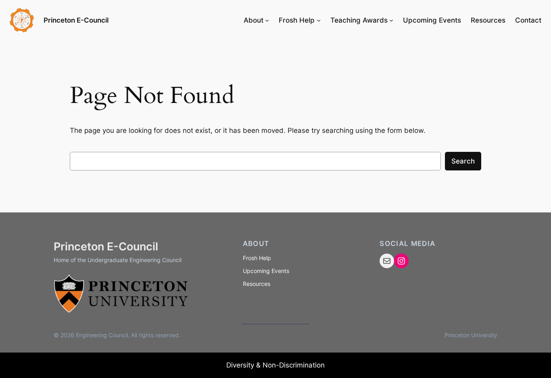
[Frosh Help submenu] (319, 20)
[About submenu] (267, 20)
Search (463, 161)
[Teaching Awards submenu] (391, 20)
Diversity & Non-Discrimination (275, 365)
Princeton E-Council (76, 20)
